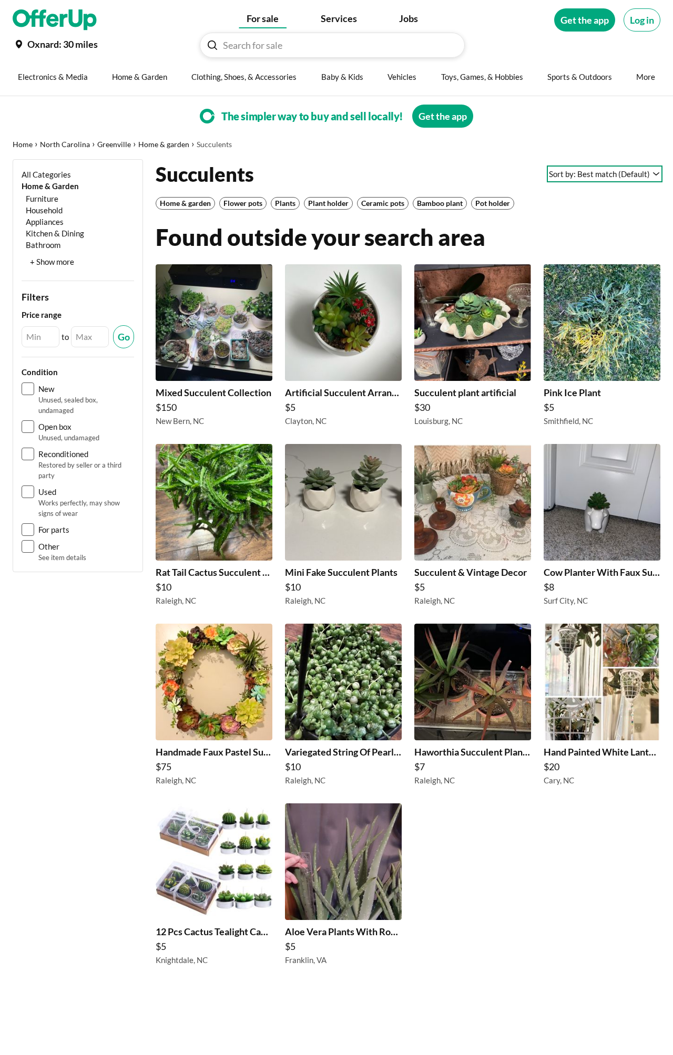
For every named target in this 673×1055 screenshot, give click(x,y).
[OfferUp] (55, 19)
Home (23, 144)
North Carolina (65, 144)
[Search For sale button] (212, 45)
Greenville (114, 144)
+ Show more (52, 261)
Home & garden (163, 144)
